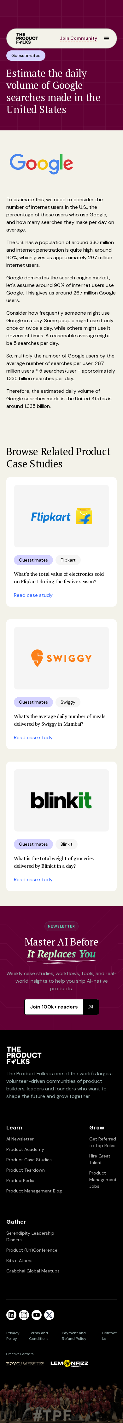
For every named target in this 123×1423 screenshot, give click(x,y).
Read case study (33, 595)
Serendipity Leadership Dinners (30, 1236)
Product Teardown (25, 1170)
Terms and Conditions (39, 1335)
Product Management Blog (34, 1191)
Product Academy (25, 1149)
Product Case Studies (29, 1160)
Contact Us (109, 1335)
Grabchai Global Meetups (33, 1271)
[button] (103, 38)
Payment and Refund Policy (74, 1335)
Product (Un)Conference (31, 1250)
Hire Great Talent (99, 1159)
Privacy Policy (13, 1335)
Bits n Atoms (19, 1260)
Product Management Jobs (103, 1179)
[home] (25, 38)
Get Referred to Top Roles (102, 1142)
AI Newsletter (20, 1139)
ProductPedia (20, 1180)
